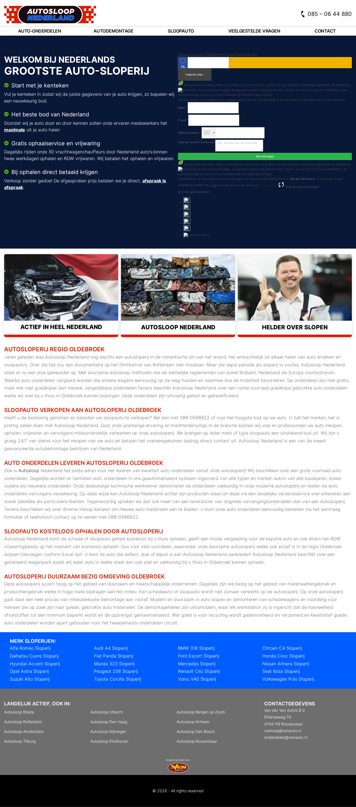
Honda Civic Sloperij (283, 656)
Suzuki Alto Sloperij (30, 679)
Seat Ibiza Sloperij (281, 671)
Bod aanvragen (265, 156)
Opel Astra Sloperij (29, 671)
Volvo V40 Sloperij (197, 679)
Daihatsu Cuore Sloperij (34, 656)
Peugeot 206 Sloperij (116, 671)
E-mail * (182, 120)
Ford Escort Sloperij (198, 656)
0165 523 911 (267, 185)
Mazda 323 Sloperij (114, 663)
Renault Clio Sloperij (199, 671)
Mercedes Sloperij (197, 663)
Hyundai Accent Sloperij (35, 663)
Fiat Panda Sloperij (113, 656)
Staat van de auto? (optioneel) (196, 142)
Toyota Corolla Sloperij (117, 679)
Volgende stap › (194, 74)
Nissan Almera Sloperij (285, 663)
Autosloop (28, 470)
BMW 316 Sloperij (196, 648)
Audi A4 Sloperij (111, 648)
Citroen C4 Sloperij (282, 648)
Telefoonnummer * (189, 132)
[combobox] (209, 132)
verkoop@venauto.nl (282, 730)
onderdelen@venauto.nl (285, 737)
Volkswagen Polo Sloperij (288, 679)
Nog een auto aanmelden (302, 186)
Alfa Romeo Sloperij (30, 648)
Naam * (182, 107)
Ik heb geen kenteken (195, 191)
